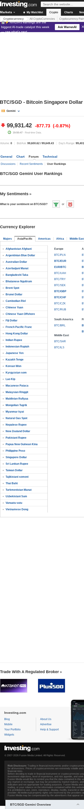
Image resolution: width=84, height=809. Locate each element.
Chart (20, 156)
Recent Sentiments (31, 164)
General (6, 156)
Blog (7, 719)
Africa (60, 238)
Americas (44, 238)
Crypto (53, 12)
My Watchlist (34, 12)
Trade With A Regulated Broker (29, 672)
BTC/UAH (60, 273)
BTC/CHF (60, 297)
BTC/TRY (60, 279)
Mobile (8, 724)
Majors (7, 238)
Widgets (9, 734)
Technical (50, 156)
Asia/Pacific (24, 238)
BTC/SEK (60, 285)
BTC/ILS (59, 347)
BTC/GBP (60, 291)
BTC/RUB (60, 309)
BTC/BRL (60, 325)
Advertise (46, 724)
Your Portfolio (12, 729)
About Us (45, 719)
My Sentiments (14, 194)
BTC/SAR (60, 341)
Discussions (8, 164)
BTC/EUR (60, 261)
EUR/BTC (60, 267)
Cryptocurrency (13, 18)
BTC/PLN (60, 254)
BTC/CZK (60, 303)
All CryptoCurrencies (42, 18)
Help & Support (49, 729)
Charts (68, 12)
